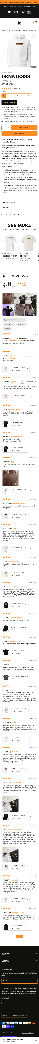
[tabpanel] (19, 629)
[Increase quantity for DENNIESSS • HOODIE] (8, 127)
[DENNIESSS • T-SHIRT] (10, 243)
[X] (7, 214)
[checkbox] (7, 329)
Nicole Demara (7, 72)
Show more (19, 936)
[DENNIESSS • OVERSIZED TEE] (29, 243)
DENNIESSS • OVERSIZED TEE (26, 257)
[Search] (31, 23)
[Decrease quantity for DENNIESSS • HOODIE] (3, 127)
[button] (8, 298)
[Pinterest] (11, 214)
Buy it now (19, 133)
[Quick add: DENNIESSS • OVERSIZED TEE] (35, 249)
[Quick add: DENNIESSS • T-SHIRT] (16, 249)
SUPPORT (7, 954)
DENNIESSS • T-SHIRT (9, 256)
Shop (8, 30)
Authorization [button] (6, 998)
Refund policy (15, 111)
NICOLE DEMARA (17, 30)
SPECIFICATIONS (8, 202)
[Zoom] (33, 37)
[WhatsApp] (15, 214)
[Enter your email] (36, 981)
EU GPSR (5, 208)
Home (3, 30)
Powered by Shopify (28, 1033)
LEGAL (5, 961)
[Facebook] (3, 214)
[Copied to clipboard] (19, 214)
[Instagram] (4, 1003)
